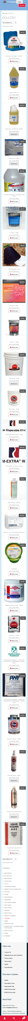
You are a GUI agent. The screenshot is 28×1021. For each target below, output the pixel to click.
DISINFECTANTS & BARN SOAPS (12, 889)
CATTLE (6, 883)
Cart (22, 1017)
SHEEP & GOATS (8, 930)
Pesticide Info (8, 967)
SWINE (6, 933)
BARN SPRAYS (8, 873)
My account (8, 961)
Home (5, 13)
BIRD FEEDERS (8, 878)
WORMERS (7, 936)
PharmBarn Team (10, 983)
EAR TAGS (7, 891)
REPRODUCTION (8, 923)
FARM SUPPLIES (8, 897)
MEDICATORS (8, 913)
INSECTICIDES (8, 907)
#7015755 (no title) (10, 992)
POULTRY (7, 918)
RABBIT (6, 921)
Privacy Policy (9, 958)
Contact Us (8, 952)
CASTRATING (7, 881)
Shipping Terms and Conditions (13, 955)
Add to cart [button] (14, 61)
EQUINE (6, 894)
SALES (6, 964)
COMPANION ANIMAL (10, 886)
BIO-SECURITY (8, 876)
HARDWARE (7, 899)
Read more (14, 134)
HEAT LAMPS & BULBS (10, 902)
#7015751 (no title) (10, 989)
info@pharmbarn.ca (12, 1007)
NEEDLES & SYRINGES (10, 915)
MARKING (7, 910)
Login (19, 2)
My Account (4, 1018)
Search (14, 1018)
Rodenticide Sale (9, 986)
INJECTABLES (7, 905)
